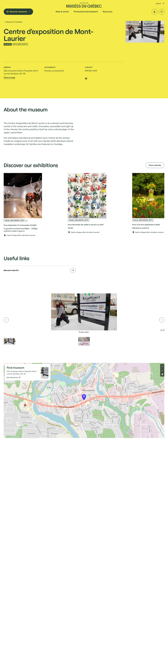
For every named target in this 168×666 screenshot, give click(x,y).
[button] (154, 12)
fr (163, 3)
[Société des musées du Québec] (84, 5)
